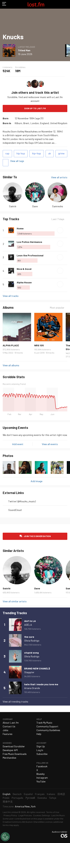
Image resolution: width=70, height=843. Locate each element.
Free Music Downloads (15, 753)
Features (7, 733)
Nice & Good (24, 268)
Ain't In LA (30, 620)
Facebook (41, 766)
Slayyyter (29, 672)
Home (20, 228)
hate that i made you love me (41, 684)
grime (61, 153)
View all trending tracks (15, 701)
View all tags (17, 160)
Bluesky (40, 773)
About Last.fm (11, 722)
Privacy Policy (10, 815)
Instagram (42, 777)
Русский (30, 797)
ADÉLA (28, 624)
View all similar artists (15, 601)
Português (17, 797)
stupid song (31, 652)
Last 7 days (58, 219)
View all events (50, 444)
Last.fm (36, 4)
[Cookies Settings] (5, 836)
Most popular (57, 307)
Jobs (5, 730)
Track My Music (44, 722)
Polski (6, 797)
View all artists (59, 177)
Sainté (12, 206)
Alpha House (24, 282)
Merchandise (9, 757)
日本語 (61, 794)
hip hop (21, 153)
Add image (36, 481)
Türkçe (52, 797)
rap (7, 153)
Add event (17, 444)
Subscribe (41, 753)
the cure (29, 636)
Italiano (51, 794)
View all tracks (10, 295)
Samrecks (57, 206)
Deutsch (17, 794)
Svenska (42, 797)
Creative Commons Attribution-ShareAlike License (27, 822)
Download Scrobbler (14, 746)
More (66, 230)
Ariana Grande (32, 688)
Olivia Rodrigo (31, 640)
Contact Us (9, 726)
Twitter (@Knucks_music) (22, 501)
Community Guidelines (48, 730)
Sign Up (40, 746)
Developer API (10, 750)
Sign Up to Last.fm (35, 108)
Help (38, 733)
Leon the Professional (30, 255)
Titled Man (24, 50)
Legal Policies (25, 815)
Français (40, 794)
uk (49, 153)
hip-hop (36, 153)
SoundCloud (15, 509)
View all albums (11, 365)
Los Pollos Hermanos (29, 241)
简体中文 (8, 801)
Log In (39, 750)
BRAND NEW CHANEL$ (37, 668)
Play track (60, 230)
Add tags (5, 162)
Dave (35, 206)
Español (28, 794)
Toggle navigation (4, 4)
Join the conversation (37, 536)
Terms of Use (52, 812)
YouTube (40, 781)
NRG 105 (39, 345)
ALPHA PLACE (11, 345)
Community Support (47, 726)
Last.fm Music (58, 815)
